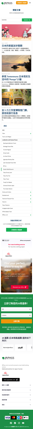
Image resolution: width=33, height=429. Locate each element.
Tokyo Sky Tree (6, 176)
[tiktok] (15, 423)
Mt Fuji (4, 166)
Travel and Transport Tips (8, 198)
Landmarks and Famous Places (10, 140)
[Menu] (30, 2)
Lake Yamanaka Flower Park (9, 163)
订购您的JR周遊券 (22, 3)
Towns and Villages (6, 137)
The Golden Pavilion (7, 189)
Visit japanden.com (9, 380)
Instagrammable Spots (7, 208)
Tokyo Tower (6, 179)
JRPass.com (5, 215)
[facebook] (11, 423)
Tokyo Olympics (6, 205)
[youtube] (23, 423)
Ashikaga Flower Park (8, 146)
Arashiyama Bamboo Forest (9, 143)
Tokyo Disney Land (7, 172)
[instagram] (19, 423)
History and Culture (6, 192)
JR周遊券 (13, 426)
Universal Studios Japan (8, 185)
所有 (3, 130)
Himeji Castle (6, 153)
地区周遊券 (23, 329)
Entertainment (5, 195)
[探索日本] (7, 3)
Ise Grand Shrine (7, 156)
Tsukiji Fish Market (7, 182)
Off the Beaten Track (7, 211)
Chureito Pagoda (7, 150)
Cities (3, 133)
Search (26, 20)
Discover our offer (18, 287)
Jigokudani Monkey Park (8, 159)
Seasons (4, 202)
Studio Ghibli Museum (8, 169)
